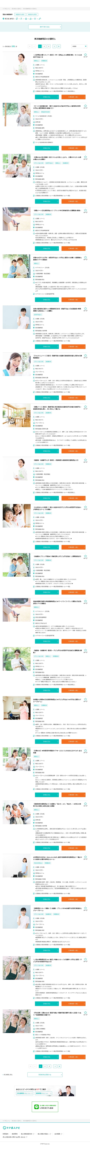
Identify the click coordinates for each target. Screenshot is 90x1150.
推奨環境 (14, 1134)
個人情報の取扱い (43, 1134)
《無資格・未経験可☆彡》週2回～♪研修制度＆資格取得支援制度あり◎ (55, 460)
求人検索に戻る (8, 1074)
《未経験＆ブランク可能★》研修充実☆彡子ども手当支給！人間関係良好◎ (57, 556)
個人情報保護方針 (26, 1134)
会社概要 (57, 1134)
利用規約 (5, 1134)
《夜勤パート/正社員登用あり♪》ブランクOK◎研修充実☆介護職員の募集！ (57, 210)
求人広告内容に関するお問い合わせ (14, 1137)
